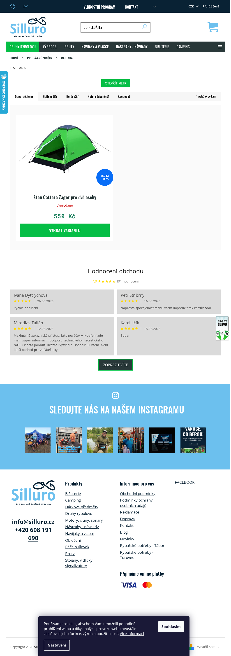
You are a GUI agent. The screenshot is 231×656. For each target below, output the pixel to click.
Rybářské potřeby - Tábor (142, 545)
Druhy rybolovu (78, 513)
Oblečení (73, 540)
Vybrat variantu (65, 230)
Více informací (132, 633)
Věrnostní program (99, 7)
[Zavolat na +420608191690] (17, 6)
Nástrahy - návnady (82, 526)
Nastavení (57, 645)
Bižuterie (73, 493)
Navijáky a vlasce (79, 533)
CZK (191, 6)
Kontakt (127, 525)
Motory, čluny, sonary (84, 520)
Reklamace (129, 512)
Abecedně (124, 96)
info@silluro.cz (33, 522)
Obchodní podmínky (137, 493)
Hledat (144, 27)
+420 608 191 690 (33, 534)
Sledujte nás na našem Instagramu (116, 409)
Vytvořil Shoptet (209, 646)
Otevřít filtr (115, 83)
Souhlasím (171, 626)
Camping (73, 500)
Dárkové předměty (81, 506)
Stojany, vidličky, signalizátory (79, 563)
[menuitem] (22, 47)
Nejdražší (72, 96)
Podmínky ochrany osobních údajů (136, 502)
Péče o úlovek (77, 546)
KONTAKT (131, 7)
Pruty (70, 553)
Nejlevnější (50, 96)
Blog (124, 532)
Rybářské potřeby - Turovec (136, 555)
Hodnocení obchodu (115, 271)
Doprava (127, 518)
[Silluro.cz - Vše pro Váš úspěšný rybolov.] (33, 492)
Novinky (127, 539)
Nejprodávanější (98, 96)
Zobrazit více (115, 364)
